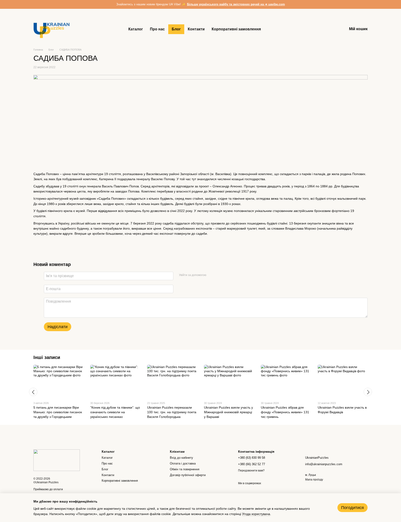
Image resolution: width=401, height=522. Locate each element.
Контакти (196, 29)
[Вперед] (368, 392)
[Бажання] (319, 29)
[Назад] (33, 392)
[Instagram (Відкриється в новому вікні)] (349, 14)
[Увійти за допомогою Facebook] (211, 275)
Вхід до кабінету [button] (181, 457)
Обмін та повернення (184, 469)
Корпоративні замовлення (236, 29)
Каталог (135, 29)
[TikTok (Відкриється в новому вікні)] (354, 14)
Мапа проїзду (314, 479)
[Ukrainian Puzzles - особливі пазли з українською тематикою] (56, 459)
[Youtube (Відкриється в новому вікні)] (366, 14)
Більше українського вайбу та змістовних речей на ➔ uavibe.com (236, 4)
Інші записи (46, 357)
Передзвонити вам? (251, 470)
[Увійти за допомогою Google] (219, 275)
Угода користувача (256, 514)
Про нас (157, 29)
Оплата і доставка (183, 463)
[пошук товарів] (272, 29)
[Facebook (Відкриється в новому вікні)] (360, 14)
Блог (176, 29)
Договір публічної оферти (188, 475)
